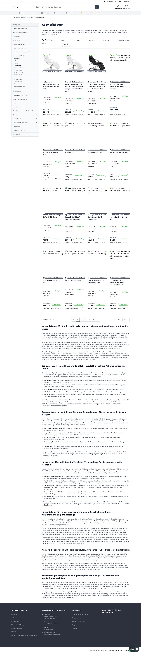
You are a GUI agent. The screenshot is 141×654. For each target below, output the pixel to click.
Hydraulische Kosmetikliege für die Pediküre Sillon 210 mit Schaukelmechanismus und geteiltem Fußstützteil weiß (74, 86)
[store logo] (19, 7)
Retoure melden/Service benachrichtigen (24, 635)
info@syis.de (48, 629)
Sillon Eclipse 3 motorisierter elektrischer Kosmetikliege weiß (96, 280)
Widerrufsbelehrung (17, 625)
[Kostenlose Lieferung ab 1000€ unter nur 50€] (54, 133)
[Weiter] (98, 320)
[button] (134, 649)
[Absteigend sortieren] (43, 40)
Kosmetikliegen (39, 17)
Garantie (14, 614)
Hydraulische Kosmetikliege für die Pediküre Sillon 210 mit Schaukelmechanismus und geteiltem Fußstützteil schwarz (97, 86)
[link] (73, 320)
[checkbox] (43, 43)
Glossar (74, 628)
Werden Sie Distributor (79, 621)
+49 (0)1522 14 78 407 (113, 1)
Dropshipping (76, 618)
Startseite (16, 17)
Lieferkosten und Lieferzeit (80, 614)
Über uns (14, 632)
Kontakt (126, 1)
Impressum (15, 621)
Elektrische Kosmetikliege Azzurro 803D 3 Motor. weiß (51, 152)
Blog (73, 625)
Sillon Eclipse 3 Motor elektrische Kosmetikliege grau (51, 280)
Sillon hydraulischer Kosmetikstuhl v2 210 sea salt (118, 217)
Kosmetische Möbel (27, 17)
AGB (12, 618)
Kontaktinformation (17, 628)
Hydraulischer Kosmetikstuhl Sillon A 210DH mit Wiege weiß (72, 217)
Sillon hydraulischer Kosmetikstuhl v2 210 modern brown (95, 217)
